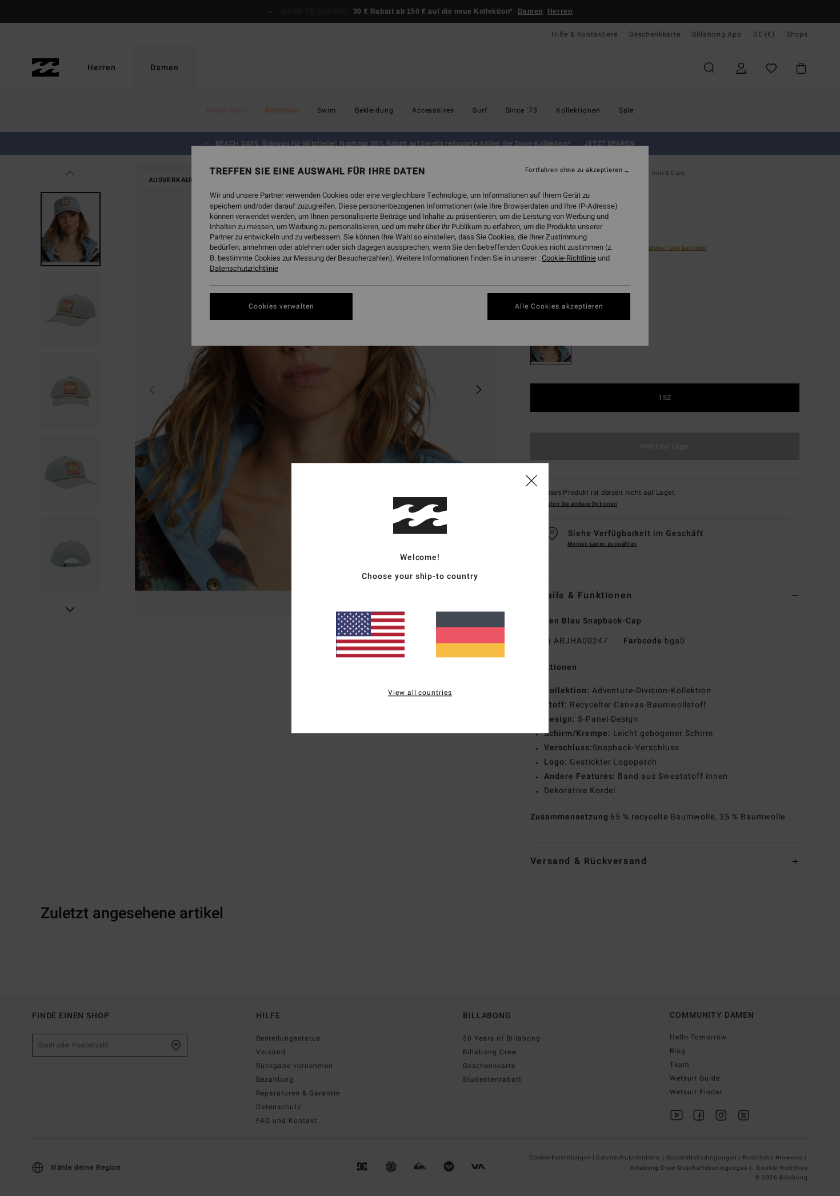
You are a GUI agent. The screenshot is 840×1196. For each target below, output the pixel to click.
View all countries (420, 692)
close (531, 480)
